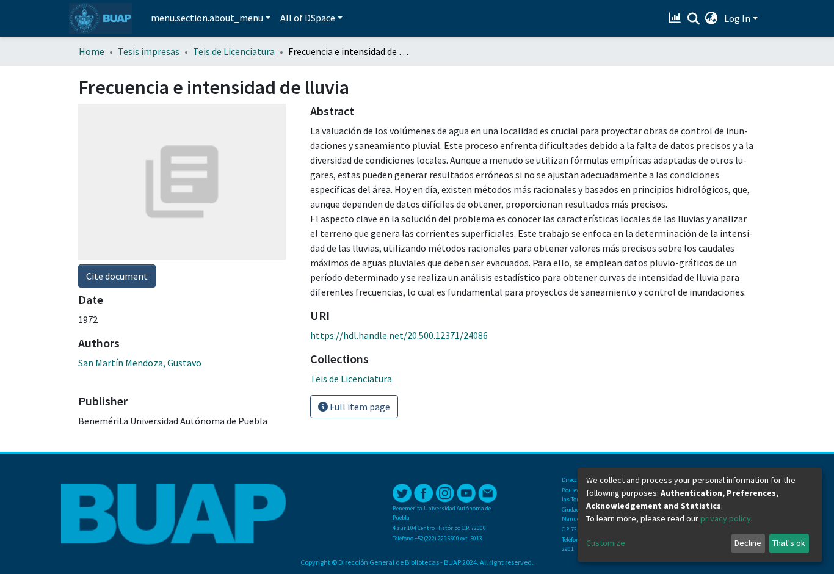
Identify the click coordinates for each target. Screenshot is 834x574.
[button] (712, 18)
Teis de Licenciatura (234, 51)
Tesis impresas (148, 51)
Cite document (117, 276)
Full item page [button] (359, 407)
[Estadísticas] (676, 18)
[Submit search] (693, 19)
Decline (747, 542)
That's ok (788, 542)
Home (91, 51)
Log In (737, 18)
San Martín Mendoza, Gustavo (139, 363)
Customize (605, 542)
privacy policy (725, 518)
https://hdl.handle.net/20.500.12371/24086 (399, 335)
